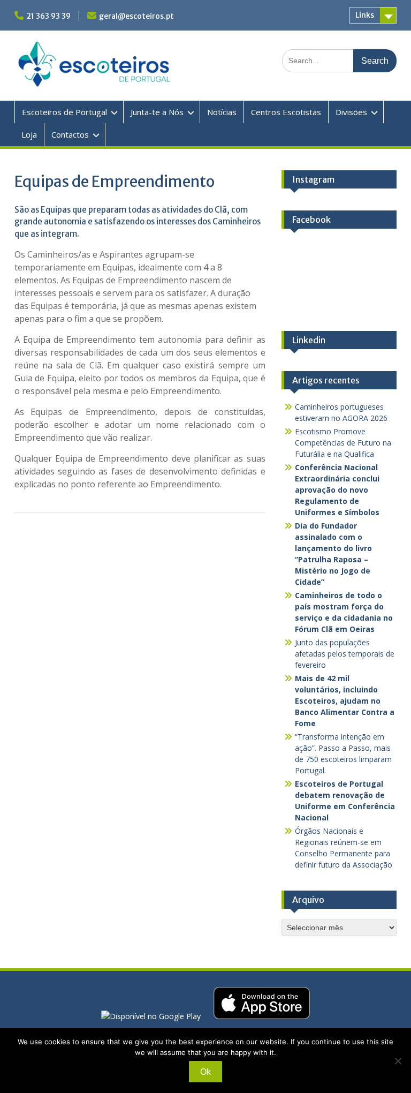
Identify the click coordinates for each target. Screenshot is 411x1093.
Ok (205, 1071)
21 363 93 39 (48, 16)
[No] (397, 1061)
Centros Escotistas (286, 112)
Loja (29, 134)
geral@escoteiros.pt (136, 16)
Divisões (351, 112)
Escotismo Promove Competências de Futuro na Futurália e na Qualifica (343, 442)
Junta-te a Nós (157, 112)
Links (364, 15)
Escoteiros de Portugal (64, 112)
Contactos (70, 134)
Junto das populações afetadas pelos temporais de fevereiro (344, 653)
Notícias (222, 112)
